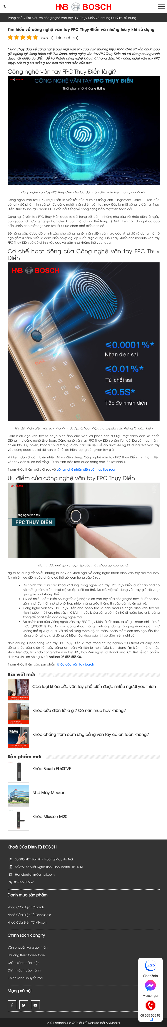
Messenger (150, 995)
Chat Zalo (150, 975)
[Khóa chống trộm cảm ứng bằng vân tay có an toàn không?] (18, 737)
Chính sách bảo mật (23, 962)
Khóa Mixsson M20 (49, 816)
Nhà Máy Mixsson (48, 792)
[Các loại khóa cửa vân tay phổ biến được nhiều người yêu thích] (18, 689)
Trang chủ (15, 17)
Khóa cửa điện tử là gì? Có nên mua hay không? (79, 710)
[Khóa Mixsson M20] (18, 819)
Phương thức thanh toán (26, 955)
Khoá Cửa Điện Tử (21, 922)
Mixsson (41, 922)
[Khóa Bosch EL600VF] (18, 771)
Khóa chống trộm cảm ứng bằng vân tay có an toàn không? (90, 734)
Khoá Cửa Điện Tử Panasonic (29, 914)
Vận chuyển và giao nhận (28, 947)
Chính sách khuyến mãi (25, 978)
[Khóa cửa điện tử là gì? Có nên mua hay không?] (18, 713)
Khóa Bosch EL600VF (51, 768)
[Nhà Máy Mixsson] (18, 795)
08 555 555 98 (150, 1015)
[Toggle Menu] (161, 6)
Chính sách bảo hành (24, 970)
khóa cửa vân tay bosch (75, 664)
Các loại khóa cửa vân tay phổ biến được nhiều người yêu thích (94, 686)
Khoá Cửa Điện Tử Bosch (26, 907)
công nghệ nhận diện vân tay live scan (86, 469)
